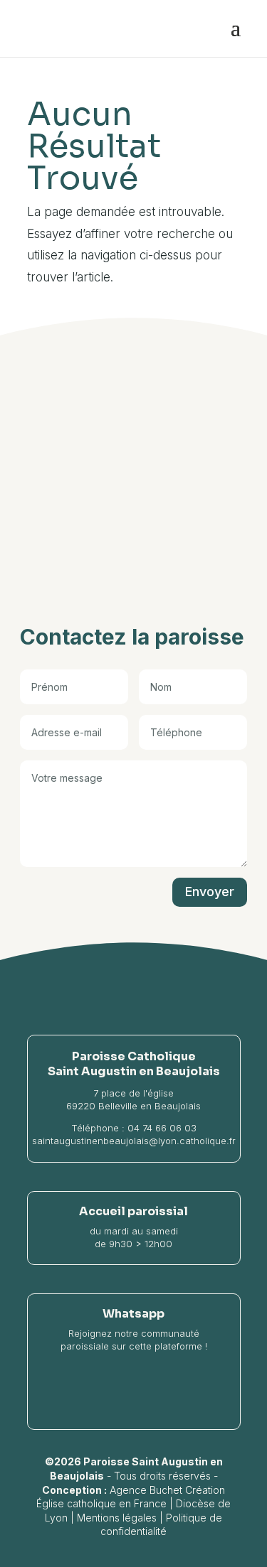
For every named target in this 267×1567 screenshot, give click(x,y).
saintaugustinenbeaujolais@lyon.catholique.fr (134, 1140)
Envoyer (209, 891)
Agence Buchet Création (167, 1490)
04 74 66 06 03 (162, 1127)
